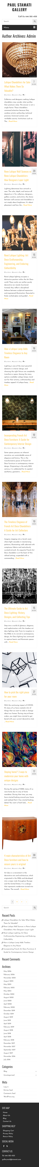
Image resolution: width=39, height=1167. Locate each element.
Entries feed (8, 1090)
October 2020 (9, 994)
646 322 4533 (31, 17)
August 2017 (8, 1053)
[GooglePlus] (9, 1144)
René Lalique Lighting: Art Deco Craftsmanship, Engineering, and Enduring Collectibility (19, 936)
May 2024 (7, 991)
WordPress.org (9, 1097)
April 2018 (7, 1037)
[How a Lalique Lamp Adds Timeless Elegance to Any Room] (19, 326)
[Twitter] (7, 1146)
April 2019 (7, 1024)
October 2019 (9, 1014)
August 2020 (9, 997)
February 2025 (9, 988)
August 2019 (8, 1017)
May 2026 (7, 971)
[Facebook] (3, 1146)
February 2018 (9, 1040)
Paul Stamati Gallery (19, 7)
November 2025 (10, 978)
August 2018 (8, 1030)
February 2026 (9, 974)
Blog (20, 95)
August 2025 (8, 981)
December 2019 (9, 1010)
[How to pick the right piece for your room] (19, 669)
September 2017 (9, 1050)
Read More (13, 121)
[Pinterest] (10, 1144)
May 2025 (7, 984)
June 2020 (7, 1001)
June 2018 (7, 1033)
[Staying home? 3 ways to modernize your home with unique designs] (19, 749)
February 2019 (9, 1027)
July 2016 (7, 1060)
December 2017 (9, 1043)
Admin (9, 95)
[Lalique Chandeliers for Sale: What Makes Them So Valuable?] (19, 59)
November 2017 (9, 1046)
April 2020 (8, 1004)
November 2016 (9, 1056)
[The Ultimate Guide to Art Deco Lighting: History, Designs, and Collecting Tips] (19, 586)
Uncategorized (9, 1075)
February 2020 (9, 1007)
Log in (6, 1087)
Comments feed (9, 1093)
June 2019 (7, 1020)
